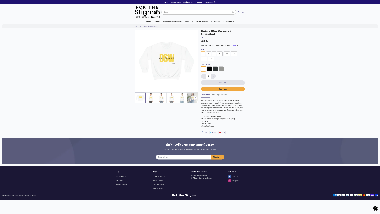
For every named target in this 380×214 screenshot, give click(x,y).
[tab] (206, 95)
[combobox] (196, 12)
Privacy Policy (121, 176)
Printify (203, 37)
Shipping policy (158, 184)
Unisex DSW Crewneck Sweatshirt (149, 26)
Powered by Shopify (29, 195)
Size (202, 49)
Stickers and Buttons (200, 21)
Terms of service (159, 176)
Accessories (215, 21)
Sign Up (216, 157)
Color (205, 64)
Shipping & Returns (219, 95)
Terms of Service (121, 184)
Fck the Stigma (18, 195)
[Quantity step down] (203, 76)
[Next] (195, 97)
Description (205, 95)
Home (148, 21)
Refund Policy (120, 180)
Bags (187, 21)
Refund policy (158, 188)
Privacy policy (158, 180)
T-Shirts (157, 21)
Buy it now (223, 89)
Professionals (228, 21)
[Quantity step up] (213, 76)
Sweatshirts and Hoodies (172, 21)
